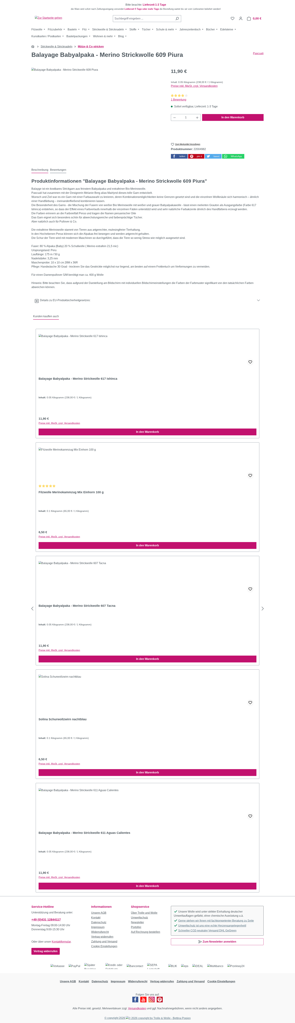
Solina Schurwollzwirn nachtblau (63, 719)
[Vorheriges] (32, 608)
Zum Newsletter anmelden (219, 941)
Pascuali (258, 53)
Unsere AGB (98, 912)
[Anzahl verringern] (174, 117)
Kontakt (95, 917)
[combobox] (143, 18)
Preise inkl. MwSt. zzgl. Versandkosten (194, 86)
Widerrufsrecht (100, 931)
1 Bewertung (178, 99)
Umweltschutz (139, 917)
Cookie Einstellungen (104, 946)
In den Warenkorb (232, 117)
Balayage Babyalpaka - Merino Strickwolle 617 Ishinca (78, 378)
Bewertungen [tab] (58, 169)
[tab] (39, 170)
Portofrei (136, 927)
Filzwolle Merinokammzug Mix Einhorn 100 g (71, 492)
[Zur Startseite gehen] (48, 18)
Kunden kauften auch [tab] (46, 316)
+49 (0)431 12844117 (46, 919)
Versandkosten (137, 1008)
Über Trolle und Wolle (144, 912)
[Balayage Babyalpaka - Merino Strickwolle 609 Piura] (97, 104)
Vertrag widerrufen (46, 951)
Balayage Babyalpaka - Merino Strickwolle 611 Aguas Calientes (84, 833)
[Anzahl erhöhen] (197, 117)
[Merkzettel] (232, 18)
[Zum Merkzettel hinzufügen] (250, 362)
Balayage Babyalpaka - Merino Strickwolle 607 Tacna (77, 605)
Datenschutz (98, 922)
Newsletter (137, 922)
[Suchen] (177, 18)
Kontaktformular (61, 941)
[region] (147, 7)
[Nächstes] (262, 608)
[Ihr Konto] (241, 18)
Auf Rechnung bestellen (145, 931)
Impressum (97, 927)
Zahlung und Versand (104, 941)
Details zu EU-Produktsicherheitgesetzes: (64, 300)
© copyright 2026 (115, 1018)
